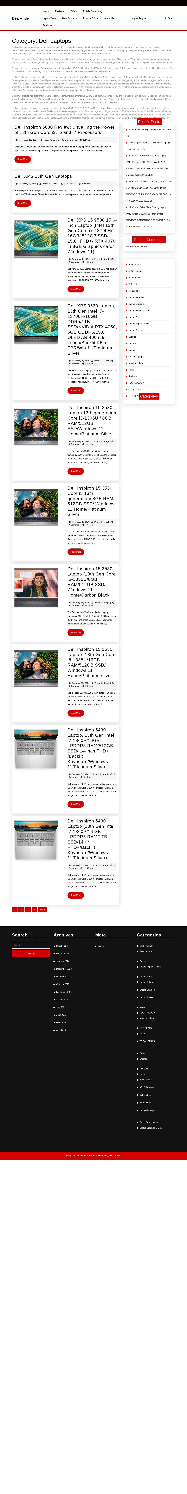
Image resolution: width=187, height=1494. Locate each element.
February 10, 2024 (28, 140)
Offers (74, 11)
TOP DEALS (134, 396)
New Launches (135, 363)
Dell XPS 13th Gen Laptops (43, 176)
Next (42, 910)
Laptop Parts (49, 18)
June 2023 (61, 1015)
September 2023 (64, 992)
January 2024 (62, 961)
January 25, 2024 (80, 603)
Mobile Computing (92, 11)
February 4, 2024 (27, 184)
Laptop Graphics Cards (139, 310)
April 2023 (61, 1030)
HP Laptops (134, 291)
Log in (101, 946)
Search (171, 18)
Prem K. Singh (51, 140)
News (46, 11)
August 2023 (62, 999)
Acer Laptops (134, 264)
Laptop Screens (135, 330)
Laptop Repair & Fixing (139, 323)
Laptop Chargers (136, 304)
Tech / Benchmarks (149, 1122)
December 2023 (64, 969)
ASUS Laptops (135, 271)
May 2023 (61, 1022)
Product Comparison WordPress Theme (85, 1155)
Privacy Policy (90, 18)
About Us (109, 18)
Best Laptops (134, 277)
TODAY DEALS (136, 389)
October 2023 (62, 984)
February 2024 (63, 953)
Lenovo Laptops (136, 356)
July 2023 (60, 1007)
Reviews (59, 11)
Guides (143, 961)
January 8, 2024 (80, 774)
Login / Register (139, 18)
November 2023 (64, 976)
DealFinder (21, 18)
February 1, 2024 (80, 259)
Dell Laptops (134, 284)
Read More (24, 160)
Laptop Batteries (136, 297)
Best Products (69, 18)
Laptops (132, 337)
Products (47, 25)
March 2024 (62, 946)
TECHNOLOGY (136, 383)
